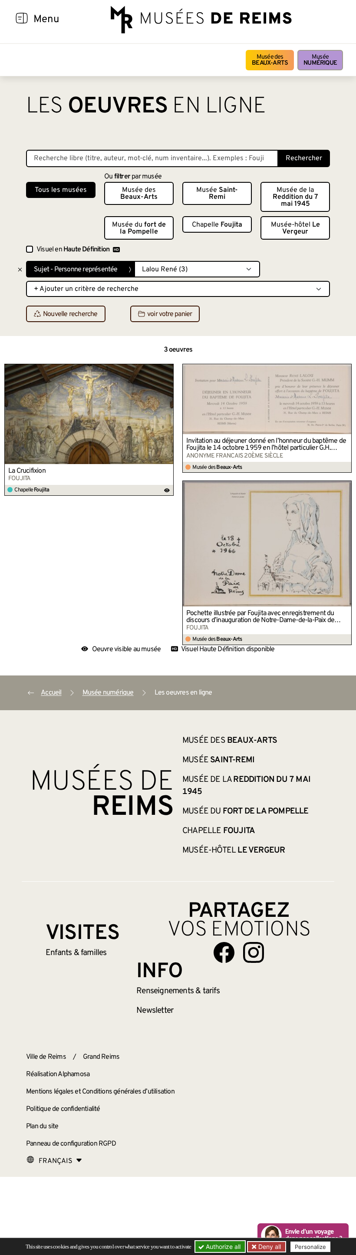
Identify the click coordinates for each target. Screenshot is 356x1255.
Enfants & (76, 953)
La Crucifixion (27, 471)
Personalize (310, 1246)
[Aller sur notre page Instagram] (253, 952)
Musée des (270, 60)
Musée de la (295, 197)
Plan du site (42, 1126)
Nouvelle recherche (70, 314)
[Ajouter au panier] (167, 370)
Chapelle (217, 225)
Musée (320, 60)
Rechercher (304, 158)
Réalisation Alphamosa (57, 1074)
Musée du (139, 228)
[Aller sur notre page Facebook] (224, 952)
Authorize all (222, 1246)
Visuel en (72, 249)
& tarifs (178, 991)
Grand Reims (101, 1057)
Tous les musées (61, 190)
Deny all (269, 1246)
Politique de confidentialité (63, 1109)
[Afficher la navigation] (21, 19)
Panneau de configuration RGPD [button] (71, 1144)
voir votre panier (169, 314)
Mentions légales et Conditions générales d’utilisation (100, 1091)
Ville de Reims (46, 1057)
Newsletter (154, 1010)
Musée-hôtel (295, 228)
